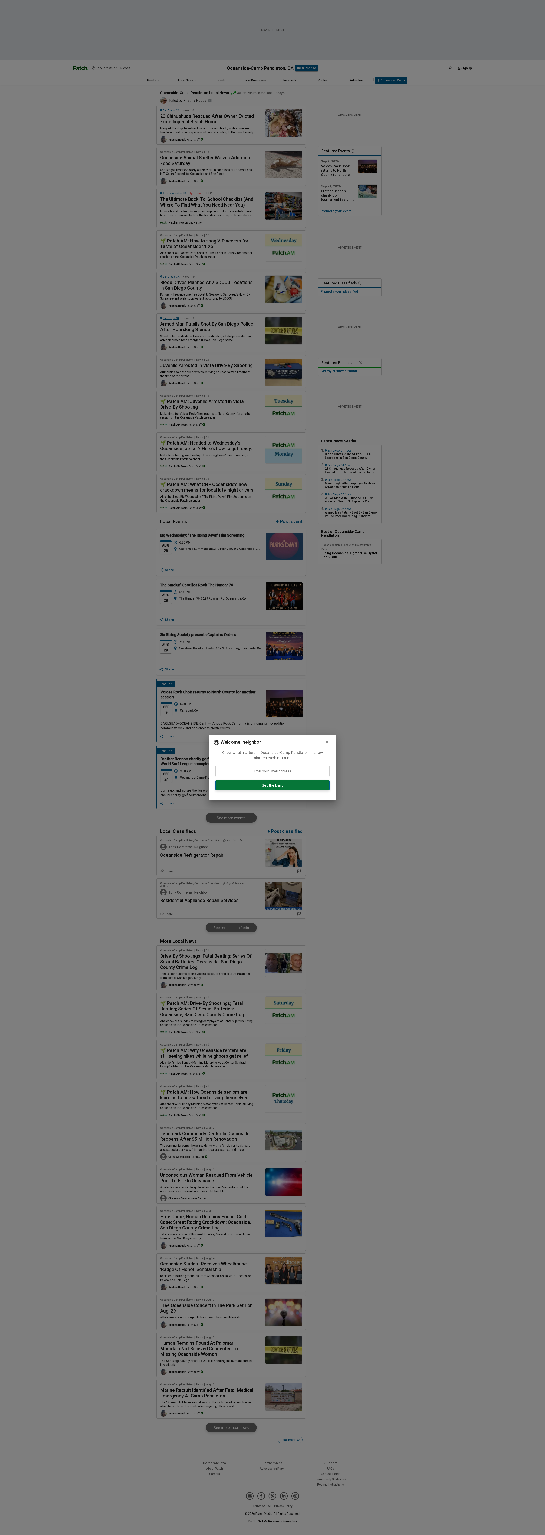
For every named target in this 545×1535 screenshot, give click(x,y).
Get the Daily (272, 785)
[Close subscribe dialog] (327, 742)
